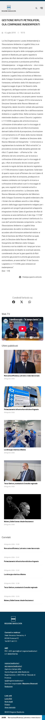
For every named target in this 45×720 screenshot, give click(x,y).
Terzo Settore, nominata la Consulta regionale (20, 483)
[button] (41, 8)
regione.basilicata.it (12, 663)
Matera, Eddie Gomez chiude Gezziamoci (18, 521)
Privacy (7, 705)
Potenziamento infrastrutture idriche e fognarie (21, 409)
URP (6, 648)
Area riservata (10, 707)
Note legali (9, 702)
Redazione (9, 686)
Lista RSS (8, 699)
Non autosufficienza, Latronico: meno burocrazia (21, 376)
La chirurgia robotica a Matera (15, 450)
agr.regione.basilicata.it (13, 666)
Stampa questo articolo (32, 277)
